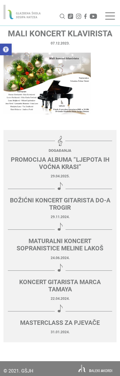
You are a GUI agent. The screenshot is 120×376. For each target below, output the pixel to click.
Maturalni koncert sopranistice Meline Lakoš (60, 245)
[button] (6, 49)
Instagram (78, 16)
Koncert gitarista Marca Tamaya (60, 286)
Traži (62, 16)
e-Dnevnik (70, 16)
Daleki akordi (95, 368)
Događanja (60, 150)
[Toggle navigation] (110, 16)
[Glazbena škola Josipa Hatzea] (22, 12)
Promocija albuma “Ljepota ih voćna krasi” (60, 163)
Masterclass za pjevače (60, 322)
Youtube (93, 16)
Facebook (85, 16)
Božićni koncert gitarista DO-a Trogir (60, 204)
